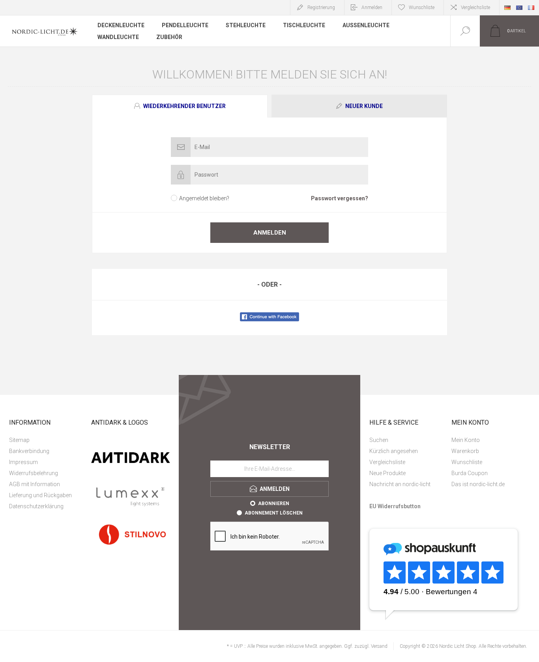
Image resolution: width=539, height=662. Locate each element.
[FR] (531, 7)
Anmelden (371, 7)
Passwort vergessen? (339, 198)
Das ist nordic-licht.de (478, 484)
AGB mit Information (34, 484)
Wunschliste (466, 462)
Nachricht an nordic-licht (399, 484)
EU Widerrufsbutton (395, 506)
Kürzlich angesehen (393, 451)
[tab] (181, 106)
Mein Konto (465, 440)
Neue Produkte (387, 473)
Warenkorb (465, 451)
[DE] (507, 7)
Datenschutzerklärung (36, 506)
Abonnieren (273, 503)
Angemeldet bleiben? (204, 198)
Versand (379, 646)
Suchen (378, 440)
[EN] (519, 7)
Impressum (23, 462)
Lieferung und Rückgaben (40, 495)
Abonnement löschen (274, 513)
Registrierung (321, 7)
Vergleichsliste (475, 7)
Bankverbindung (29, 451)
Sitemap (19, 440)
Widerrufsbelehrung (33, 473)
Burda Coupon (469, 473)
